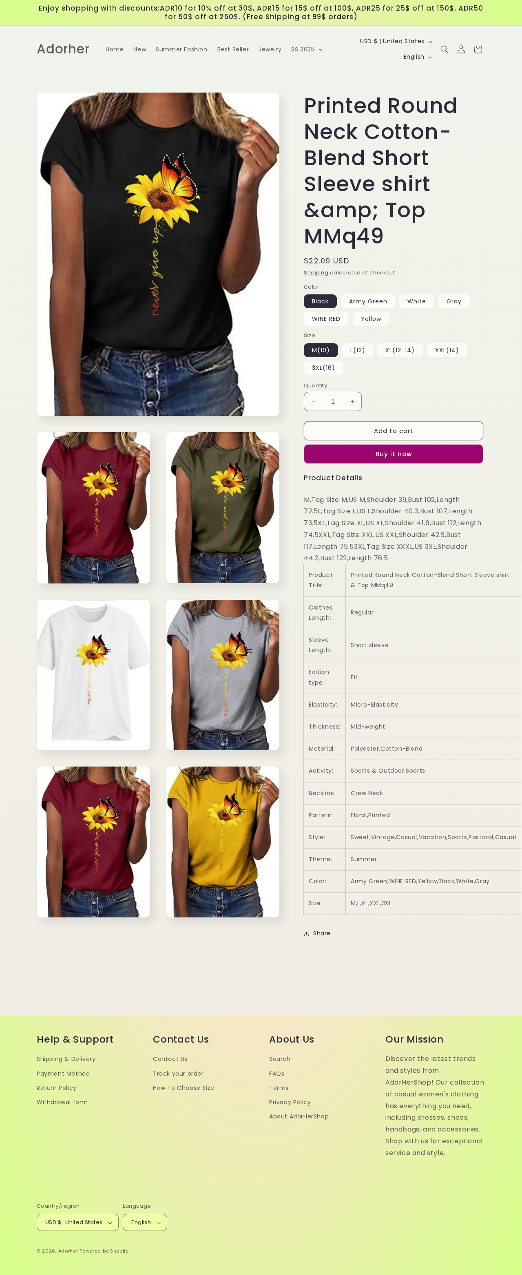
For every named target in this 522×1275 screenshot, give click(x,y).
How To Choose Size (184, 1088)
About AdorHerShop (299, 1117)
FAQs (276, 1073)
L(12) (357, 350)
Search (280, 1059)
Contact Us (170, 1059)
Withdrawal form (62, 1102)
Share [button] (322, 933)
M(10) (321, 350)
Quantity (315, 385)
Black (320, 301)
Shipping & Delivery (66, 1059)
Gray (454, 301)
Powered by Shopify (104, 1251)
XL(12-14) (400, 350)
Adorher (68, 1251)
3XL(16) (323, 368)
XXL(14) (447, 350)
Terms (279, 1088)
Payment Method (63, 1073)
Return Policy (57, 1088)
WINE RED (326, 319)
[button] (305, 49)
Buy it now (394, 454)
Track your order (178, 1073)
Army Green (368, 301)
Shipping (316, 272)
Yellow (371, 319)
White (416, 301)
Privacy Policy (290, 1102)
